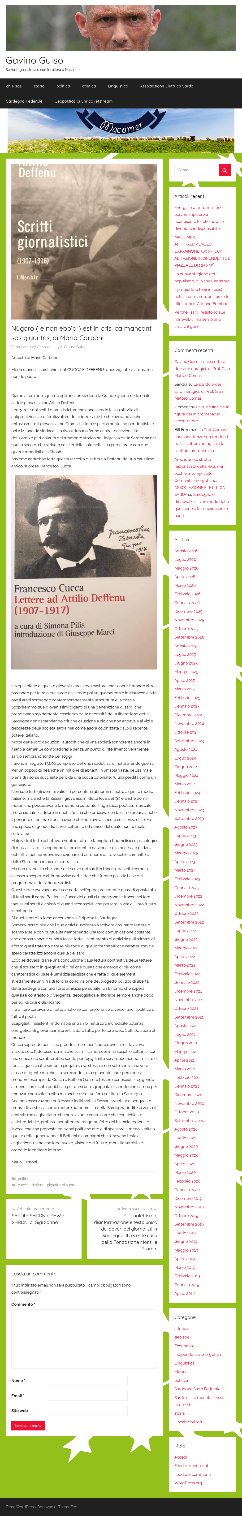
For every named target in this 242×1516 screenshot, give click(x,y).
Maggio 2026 (186, 568)
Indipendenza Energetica (197, 1354)
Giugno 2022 (186, 939)
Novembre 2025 (189, 620)
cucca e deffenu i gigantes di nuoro (46, 1185)
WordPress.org (188, 1483)
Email (17, 1395)
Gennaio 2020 (187, 1189)
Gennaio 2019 (186, 1284)
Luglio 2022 (185, 930)
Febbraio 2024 (187, 792)
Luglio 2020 (185, 1138)
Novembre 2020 (189, 1103)
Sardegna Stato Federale (197, 1388)
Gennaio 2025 (186, 706)
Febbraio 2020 (187, 1181)
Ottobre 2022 (186, 913)
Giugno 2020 (186, 1146)
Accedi (180, 1457)
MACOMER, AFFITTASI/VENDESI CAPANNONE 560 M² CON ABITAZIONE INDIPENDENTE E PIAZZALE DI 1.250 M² (202, 251)
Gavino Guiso (34, 60)
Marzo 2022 (184, 965)
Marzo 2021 (184, 1069)
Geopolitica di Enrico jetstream (84, 101)
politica (63, 85)
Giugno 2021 (185, 1043)
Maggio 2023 (186, 853)
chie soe (14, 85)
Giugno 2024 (186, 766)
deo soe (181, 1337)
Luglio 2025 (185, 654)
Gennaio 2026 (187, 602)
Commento (23, 1304)
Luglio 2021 (184, 1034)
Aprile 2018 (184, 1293)
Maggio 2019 (186, 1250)
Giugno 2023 (186, 844)
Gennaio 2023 (186, 887)
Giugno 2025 (186, 663)
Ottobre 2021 (186, 1008)
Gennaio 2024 (186, 801)
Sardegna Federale (24, 101)
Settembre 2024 (189, 741)
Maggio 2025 (186, 671)
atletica (89, 85)
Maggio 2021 (186, 1051)
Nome (18, 1380)
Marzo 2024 (184, 784)
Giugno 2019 (185, 1241)
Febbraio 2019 (187, 1276)
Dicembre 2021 (188, 991)
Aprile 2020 (184, 1164)
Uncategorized (188, 1422)
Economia (183, 1345)
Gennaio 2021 (186, 1086)
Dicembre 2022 (188, 896)
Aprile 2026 (184, 576)
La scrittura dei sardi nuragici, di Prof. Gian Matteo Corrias (202, 368)
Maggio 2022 (186, 948)
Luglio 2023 (185, 835)
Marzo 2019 (184, 1267)
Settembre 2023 (189, 818)
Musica (180, 1371)
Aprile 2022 (184, 956)
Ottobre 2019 (186, 1215)
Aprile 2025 (184, 680)
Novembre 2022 (189, 905)
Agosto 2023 (185, 827)
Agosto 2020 (186, 1129)
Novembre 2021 (188, 999)
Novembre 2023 (189, 810)
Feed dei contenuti (191, 1465)
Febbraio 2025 (187, 697)
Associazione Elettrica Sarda (166, 85)
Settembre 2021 (188, 1017)
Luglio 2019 (185, 1233)
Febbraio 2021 (187, 1077)
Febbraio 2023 (187, 879)
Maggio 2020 (186, 1155)
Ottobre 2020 (186, 1112)
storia (39, 85)
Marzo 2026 (185, 585)
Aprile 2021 (184, 1060)
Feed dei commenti (192, 1474)
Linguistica (118, 85)
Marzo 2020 (185, 1172)
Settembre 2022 (189, 922)
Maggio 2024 (186, 775)
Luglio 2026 (185, 559)
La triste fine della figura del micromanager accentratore (201, 414)
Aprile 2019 (184, 1258)
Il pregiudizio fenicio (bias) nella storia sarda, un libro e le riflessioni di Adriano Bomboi (201, 296)
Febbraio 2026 (187, 594)
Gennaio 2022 (186, 982)
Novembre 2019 (189, 1207)
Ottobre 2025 (186, 628)
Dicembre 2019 (188, 1198)
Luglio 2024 (185, 758)
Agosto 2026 (186, 551)
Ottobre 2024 (186, 732)
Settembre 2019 (189, 1224)
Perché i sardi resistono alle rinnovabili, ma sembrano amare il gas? (199, 319)
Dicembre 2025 (188, 611)
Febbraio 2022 (187, 974)
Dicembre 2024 (188, 715)
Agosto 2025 (185, 646)
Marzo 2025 (184, 689)
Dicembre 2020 (188, 1094)
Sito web (19, 1410)
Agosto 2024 (185, 749)
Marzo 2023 (184, 870)
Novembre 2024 (189, 723)
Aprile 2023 (184, 861)
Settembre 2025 (189, 637)
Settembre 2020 (189, 1120)
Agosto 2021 (185, 1025)
